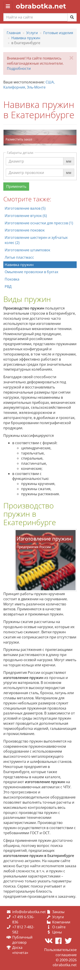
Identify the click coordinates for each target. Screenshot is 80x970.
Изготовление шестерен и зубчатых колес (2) (36, 240)
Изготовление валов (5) (25, 208)
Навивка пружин (19, 264)
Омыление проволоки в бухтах (31, 271)
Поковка (12, 279)
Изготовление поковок (25, 230)
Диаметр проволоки (26, 168)
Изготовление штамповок (27, 250)
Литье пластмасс (19, 257)
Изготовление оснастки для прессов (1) (39, 223)
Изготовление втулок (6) (26, 215)
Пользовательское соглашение (60, 952)
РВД (8, 286)
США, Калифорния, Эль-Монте (29, 85)
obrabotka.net (41, 6)
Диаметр (16, 157)
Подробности (19, 68)
